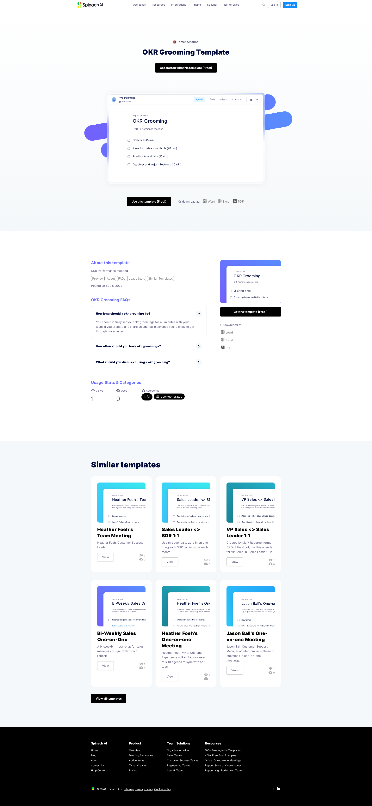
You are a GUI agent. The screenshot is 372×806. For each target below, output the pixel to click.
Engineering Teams (178, 765)
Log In (274, 4)
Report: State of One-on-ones (223, 765)
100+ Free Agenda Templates (223, 750)
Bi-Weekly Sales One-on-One (116, 636)
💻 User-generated (169, 396)
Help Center (98, 770)
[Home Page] (90, 5)
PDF (240, 201)
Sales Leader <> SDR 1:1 (181, 532)
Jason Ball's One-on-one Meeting (247, 636)
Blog (93, 755)
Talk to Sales (231, 4)
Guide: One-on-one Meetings (223, 760)
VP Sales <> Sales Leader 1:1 (247, 532)
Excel (226, 201)
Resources (158, 4)
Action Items (136, 760)
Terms (139, 789)
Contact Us (98, 765)
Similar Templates (160, 278)
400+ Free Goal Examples (220, 755)
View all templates (109, 698)
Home (94, 750)
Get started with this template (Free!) (186, 68)
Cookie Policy (162, 789)
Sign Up (290, 4)
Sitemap (129, 789)
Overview (134, 750)
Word (211, 201)
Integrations (178, 4)
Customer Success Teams (182, 760)
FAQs (121, 278)
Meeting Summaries (141, 755)
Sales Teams (174, 755)
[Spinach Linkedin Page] (278, 788)
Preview (97, 278)
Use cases (139, 4)
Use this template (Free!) (149, 201)
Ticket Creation (138, 765)
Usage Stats (136, 278)
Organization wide (178, 750)
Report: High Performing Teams (224, 770)
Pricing (197, 4)
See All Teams (175, 770)
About (111, 278)
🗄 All (147, 396)
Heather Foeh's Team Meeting (115, 532)
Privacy (148, 789)
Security (212, 4)
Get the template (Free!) (251, 311)
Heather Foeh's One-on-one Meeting (180, 640)
